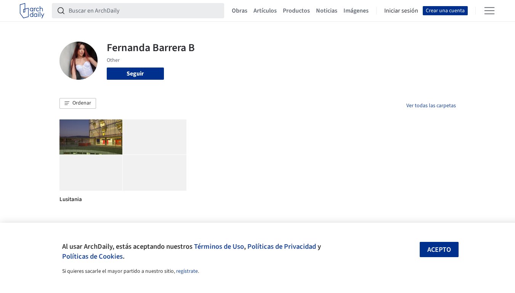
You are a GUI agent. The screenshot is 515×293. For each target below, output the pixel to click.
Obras (239, 10)
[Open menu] (489, 11)
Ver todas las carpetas (431, 105)
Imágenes (356, 10)
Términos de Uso (219, 246)
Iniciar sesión (401, 10)
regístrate (187, 271)
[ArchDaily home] (32, 10)
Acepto (439, 249)
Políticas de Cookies (92, 256)
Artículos (265, 10)
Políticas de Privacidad (281, 246)
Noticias (326, 10)
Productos (296, 10)
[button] (77, 103)
